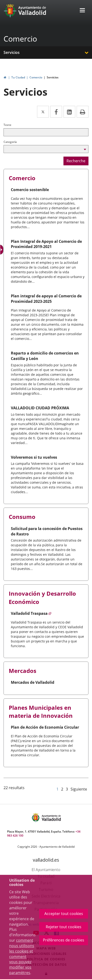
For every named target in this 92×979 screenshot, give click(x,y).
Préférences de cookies (63, 940)
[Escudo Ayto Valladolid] (36, 817)
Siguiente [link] (79, 789)
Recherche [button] (76, 160)
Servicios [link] (53, 77)
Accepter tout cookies (63, 913)
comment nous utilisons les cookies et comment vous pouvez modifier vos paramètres (21, 956)
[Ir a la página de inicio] (11, 11)
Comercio (20, 38)
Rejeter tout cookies (63, 926)
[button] (82, 11)
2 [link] (62, 789)
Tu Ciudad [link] (18, 77)
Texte (7, 125)
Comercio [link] (35, 77)
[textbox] (46, 132)
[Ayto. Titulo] (51, 817)
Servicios (12, 52)
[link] (5, 77)
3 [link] (67, 789)
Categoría (10, 142)
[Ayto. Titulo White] (32, 11)
